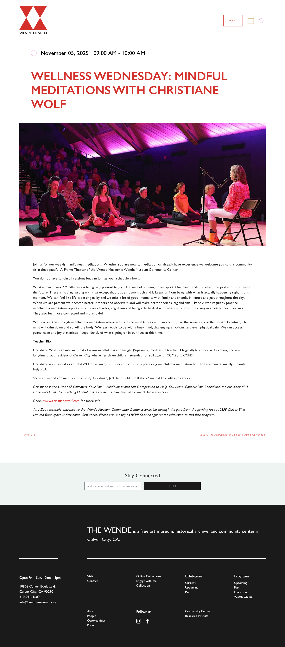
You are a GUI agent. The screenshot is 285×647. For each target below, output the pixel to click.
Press (90, 625)
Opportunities (96, 620)
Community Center (197, 611)
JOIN (172, 486)
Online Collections (148, 576)
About (91, 611)
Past (187, 592)
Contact (92, 581)
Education (240, 592)
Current (190, 583)
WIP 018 (29, 434)
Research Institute (197, 616)
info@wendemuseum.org (37, 602)
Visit (90, 576)
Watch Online (243, 597)
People (91, 616)
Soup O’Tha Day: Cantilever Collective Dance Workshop (233, 434)
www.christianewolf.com (61, 401)
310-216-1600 (29, 597)
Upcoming (191, 587)
